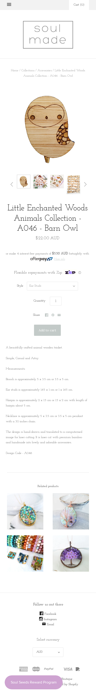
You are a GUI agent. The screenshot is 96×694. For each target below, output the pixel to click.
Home (14, 70)
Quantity (39, 300)
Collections (27, 70)
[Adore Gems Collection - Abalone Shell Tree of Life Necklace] (25, 511)
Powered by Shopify (65, 684)
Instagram (50, 619)
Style (20, 286)
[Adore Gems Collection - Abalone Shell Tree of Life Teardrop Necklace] (71, 511)
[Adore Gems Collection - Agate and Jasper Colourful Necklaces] (25, 553)
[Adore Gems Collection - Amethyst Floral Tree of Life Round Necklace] (71, 553)
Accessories (45, 70)
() (79, 5)
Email (50, 624)
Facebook (50, 614)
